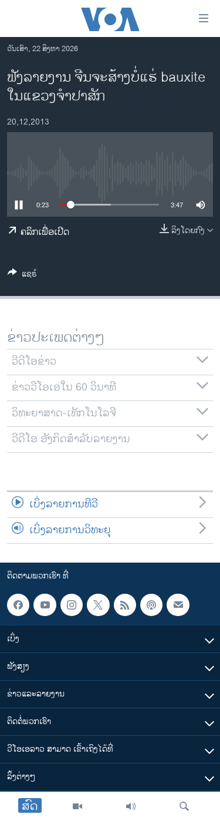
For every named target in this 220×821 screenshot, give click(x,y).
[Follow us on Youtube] (44, 605)
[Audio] (130, 806)
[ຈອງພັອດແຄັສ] (178, 605)
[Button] (22, 276)
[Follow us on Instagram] (71, 605)
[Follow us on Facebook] (18, 605)
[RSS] (125, 605)
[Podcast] (151, 605)
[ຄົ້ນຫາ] (184, 806)
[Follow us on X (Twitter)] (98, 605)
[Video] (77, 806)
